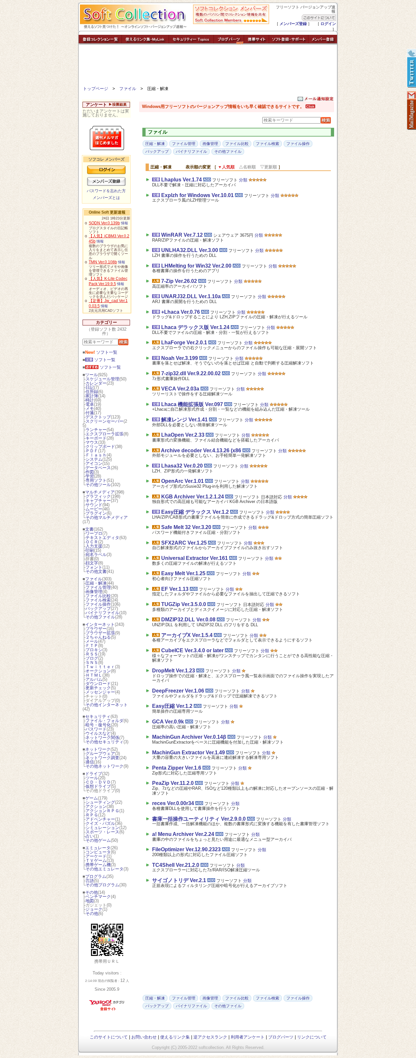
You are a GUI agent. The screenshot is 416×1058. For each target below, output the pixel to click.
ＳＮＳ (91, 662)
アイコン (93, 463)
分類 (243, 180)
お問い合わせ (144, 1037)
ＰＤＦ (91, 450)
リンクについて (312, 1037)
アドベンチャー (100, 819)
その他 (91, 892)
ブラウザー (96, 628)
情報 (124, 223)
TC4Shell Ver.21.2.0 (175, 865)
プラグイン (96, 513)
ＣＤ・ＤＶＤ (98, 782)
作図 (89, 471)
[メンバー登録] (322, 43)
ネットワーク (97, 749)
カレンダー (96, 383)
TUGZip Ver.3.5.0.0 (183, 604)
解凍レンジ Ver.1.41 (184, 419)
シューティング (100, 802)
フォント (93, 567)
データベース (98, 467)
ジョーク (93, 909)
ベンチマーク (98, 896)
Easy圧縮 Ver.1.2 (172, 706)
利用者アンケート (248, 1037)
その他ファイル (100, 617)
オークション (98, 670)
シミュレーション (102, 827)
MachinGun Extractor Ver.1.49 (188, 752)
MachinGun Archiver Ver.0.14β (189, 737)
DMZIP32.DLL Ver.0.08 (188, 619)
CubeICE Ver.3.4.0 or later (192, 650)
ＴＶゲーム (96, 860)
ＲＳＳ (91, 654)
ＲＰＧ (91, 815)
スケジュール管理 (102, 379)
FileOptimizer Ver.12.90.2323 (186, 849)
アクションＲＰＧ (102, 810)
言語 (89, 880)
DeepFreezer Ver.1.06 (178, 691)
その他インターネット (106, 704)
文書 (89, 529)
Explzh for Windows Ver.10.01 (197, 195)
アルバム (93, 679)
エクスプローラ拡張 (104, 433)
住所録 (91, 391)
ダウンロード (98, 683)
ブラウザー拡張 (100, 632)
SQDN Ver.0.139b (104, 223)
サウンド (93, 504)
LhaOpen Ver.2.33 (182, 435)
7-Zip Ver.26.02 (179, 281)
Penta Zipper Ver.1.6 (176, 768)
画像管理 (93, 591)
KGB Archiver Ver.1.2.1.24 (192, 496)
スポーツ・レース (102, 831)
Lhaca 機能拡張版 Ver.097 (192, 404)
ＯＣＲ (91, 541)
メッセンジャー (100, 692)
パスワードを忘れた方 (106, 191)
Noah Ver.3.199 (179, 358)
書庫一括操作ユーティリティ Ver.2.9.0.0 (199, 819)
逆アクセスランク (210, 1037)
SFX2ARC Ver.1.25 (184, 543)
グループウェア (100, 753)
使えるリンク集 (175, 1037)
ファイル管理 (98, 587)
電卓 (89, 404)
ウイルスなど (98, 733)
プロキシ (93, 649)
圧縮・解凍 (96, 583)
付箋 (89, 412)
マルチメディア (100, 492)
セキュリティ (97, 716)
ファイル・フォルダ (104, 720)
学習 (89, 476)
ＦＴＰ (91, 645)
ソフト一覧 (101, 352)
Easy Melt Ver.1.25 (183, 573)
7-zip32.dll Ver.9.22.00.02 (191, 373)
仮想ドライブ (98, 786)
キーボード (96, 438)
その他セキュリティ (104, 741)
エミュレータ (97, 847)
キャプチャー (98, 500)
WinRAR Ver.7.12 (182, 235)
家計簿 (91, 395)
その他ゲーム (98, 840)
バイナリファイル (102, 612)
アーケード (96, 856)
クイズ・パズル (100, 823)
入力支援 (93, 546)
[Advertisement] (208, 66)
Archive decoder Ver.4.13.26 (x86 (201, 450)
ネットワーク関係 (102, 737)
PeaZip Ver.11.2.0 (173, 783)
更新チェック (98, 687)
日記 (89, 387)
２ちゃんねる (98, 637)
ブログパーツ (280, 1037)
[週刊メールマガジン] (411, 110)
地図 (89, 900)
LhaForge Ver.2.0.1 (184, 342)
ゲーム (91, 798)
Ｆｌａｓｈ (96, 455)
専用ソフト (96, 480)
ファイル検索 (98, 600)
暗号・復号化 (98, 724)
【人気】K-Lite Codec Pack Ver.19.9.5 (108, 281)
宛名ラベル (96, 554)
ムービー (93, 509)
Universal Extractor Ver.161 (194, 558)
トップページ (95, 88)
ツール (91, 374)
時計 (89, 400)
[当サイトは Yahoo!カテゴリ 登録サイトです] (107, 1010)
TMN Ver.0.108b (103, 262)
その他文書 (96, 571)
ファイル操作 (98, 604)
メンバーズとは (106, 197)
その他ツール (98, 484)
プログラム (95, 876)
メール (91, 641)
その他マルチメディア (106, 517)
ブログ (91, 658)
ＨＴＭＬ (93, 675)
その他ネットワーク (104, 766)
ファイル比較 (98, 595)
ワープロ (93, 533)
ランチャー (96, 429)
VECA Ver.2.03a (180, 388)
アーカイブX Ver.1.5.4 (187, 635)
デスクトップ (98, 417)
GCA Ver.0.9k (168, 721)
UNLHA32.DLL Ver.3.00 (189, 250)
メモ (89, 408)
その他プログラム (102, 884)
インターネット (100, 624)
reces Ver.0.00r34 (173, 803)
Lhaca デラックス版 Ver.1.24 (195, 327)
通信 (89, 762)
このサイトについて (109, 1037)
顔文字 (91, 563)
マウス (91, 442)
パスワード (96, 729)
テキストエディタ (102, 537)
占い (89, 836)
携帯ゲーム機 (98, 864)
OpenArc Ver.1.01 (182, 481)
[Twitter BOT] (411, 68)
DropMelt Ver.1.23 (173, 670)
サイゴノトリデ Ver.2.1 (179, 880)
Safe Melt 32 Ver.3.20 (186, 527)
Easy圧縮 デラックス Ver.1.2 (195, 512)
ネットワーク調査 (102, 757)
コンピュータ (98, 852)
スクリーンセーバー (104, 421)
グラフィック (98, 496)
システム (93, 459)
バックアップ (98, 608)
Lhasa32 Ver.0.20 (182, 466)
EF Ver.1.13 (174, 589)
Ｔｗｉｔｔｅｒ (100, 666)
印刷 (89, 550)
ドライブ (93, 773)
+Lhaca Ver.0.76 (180, 312)
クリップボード (100, 446)
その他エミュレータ (104, 868)
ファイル (127, 88)
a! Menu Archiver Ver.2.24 (183, 834)
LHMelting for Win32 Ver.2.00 (196, 266)
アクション (96, 806)
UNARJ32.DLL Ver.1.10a (191, 296)
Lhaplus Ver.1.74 (181, 179)
